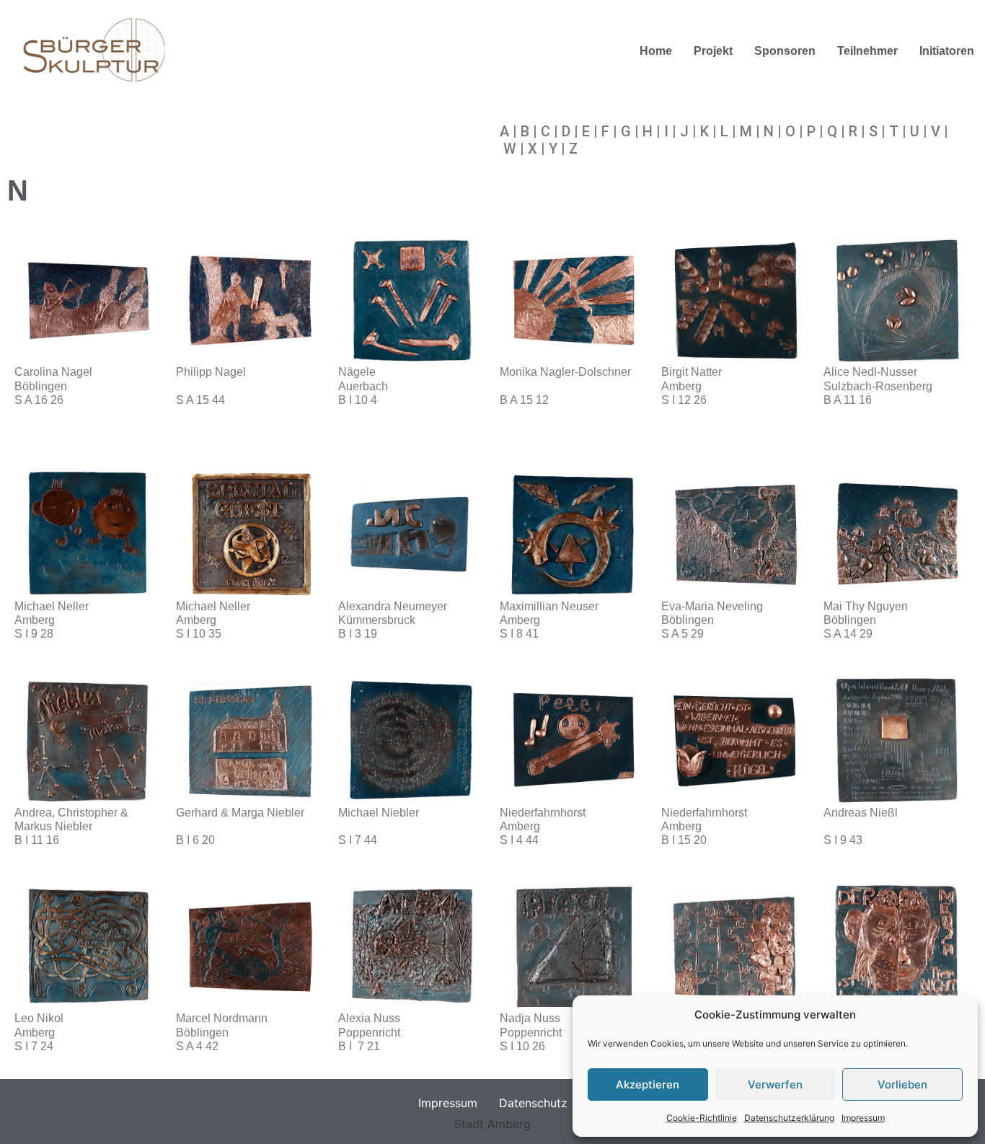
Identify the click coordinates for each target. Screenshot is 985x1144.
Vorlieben (902, 1084)
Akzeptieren (647, 1084)
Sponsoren (785, 51)
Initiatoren (946, 51)
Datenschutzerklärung (789, 1117)
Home (656, 51)
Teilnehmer (867, 51)
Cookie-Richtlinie (701, 1117)
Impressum (863, 1117)
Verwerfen (775, 1084)
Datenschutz (533, 1103)
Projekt (713, 51)
